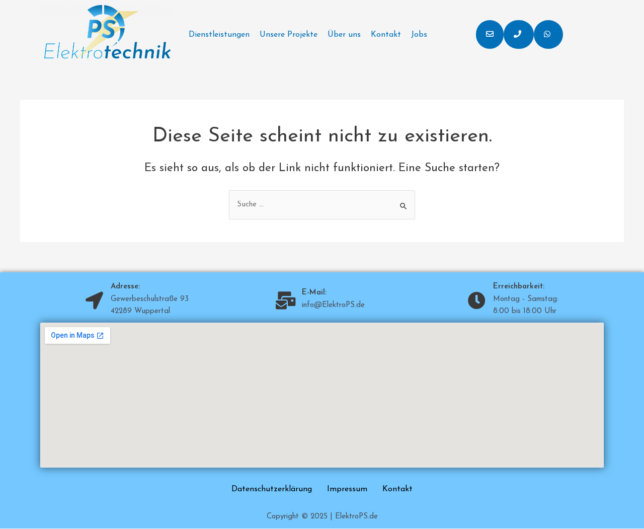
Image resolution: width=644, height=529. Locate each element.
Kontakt (386, 35)
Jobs (419, 35)
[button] (490, 34)
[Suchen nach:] (322, 204)
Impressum (347, 489)
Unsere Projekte (288, 35)
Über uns (344, 35)
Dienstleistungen (219, 35)
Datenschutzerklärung (271, 489)
